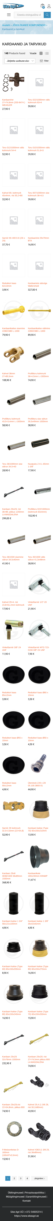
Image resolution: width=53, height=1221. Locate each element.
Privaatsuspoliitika (34, 1192)
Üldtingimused (15, 1192)
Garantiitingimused (36, 1196)
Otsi (47, 15)
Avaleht (6, 25)
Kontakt (27, 1200)
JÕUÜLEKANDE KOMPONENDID (29, 25)
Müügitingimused (15, 1196)
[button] (13, 94)
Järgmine (38, 1178)
